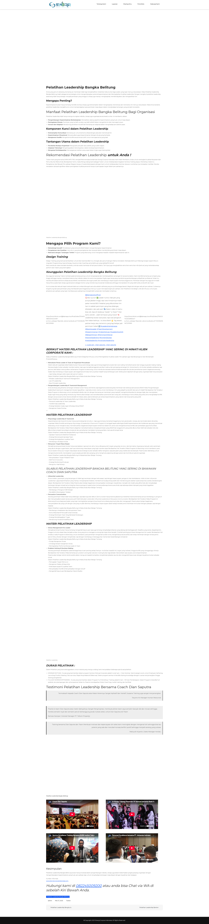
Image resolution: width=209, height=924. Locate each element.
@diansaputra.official (93, 295)
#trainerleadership (92, 338)
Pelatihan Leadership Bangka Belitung (58, 897)
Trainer (68, 900)
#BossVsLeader (91, 329)
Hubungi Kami (155, 4)
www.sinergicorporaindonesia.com (57, 881)
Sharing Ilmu (127, 4)
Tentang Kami (101, 4)
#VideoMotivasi (104, 332)
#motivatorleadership (106, 340)
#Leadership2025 (116, 332)
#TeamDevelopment (105, 329)
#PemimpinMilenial (105, 335)
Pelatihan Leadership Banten (148, 907)
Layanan (114, 4)
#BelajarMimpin (91, 335)
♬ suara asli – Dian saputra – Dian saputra (100, 345)
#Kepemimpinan (91, 332)
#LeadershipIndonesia (109, 326)
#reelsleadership (91, 340)
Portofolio (140, 4)
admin (50, 900)
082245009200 (89, 886)
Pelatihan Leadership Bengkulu (61, 907)
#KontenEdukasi (105, 338)
